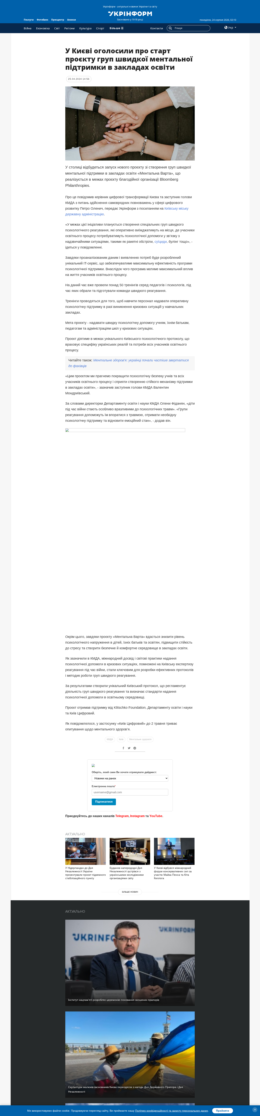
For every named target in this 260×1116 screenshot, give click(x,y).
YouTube (155, 816)
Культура (85, 28)
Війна (28, 28)
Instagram (137, 816)
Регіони (69, 28)
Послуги (29, 19)
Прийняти (222, 1110)
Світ (57, 28)
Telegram (122, 816)
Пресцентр (57, 19)
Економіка (43, 28)
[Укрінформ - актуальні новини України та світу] (130, 13)
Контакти (156, 28)
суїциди (161, 242)
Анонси (71, 19)
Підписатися (104, 801)
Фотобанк (42, 19)
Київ (121, 739)
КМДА (110, 739)
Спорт (100, 28)
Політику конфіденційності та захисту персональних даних (171, 1110)
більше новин (130, 892)
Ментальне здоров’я (140, 739)
